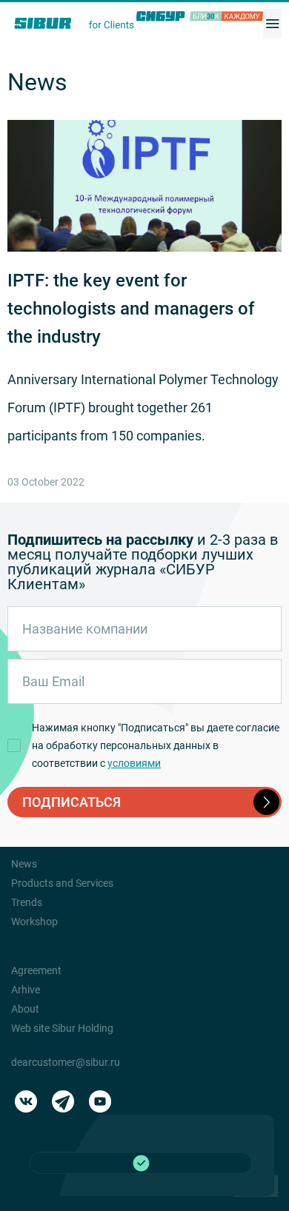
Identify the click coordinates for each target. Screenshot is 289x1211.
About (25, 1009)
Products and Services (62, 883)
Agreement (36, 970)
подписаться (71, 802)
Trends (26, 902)
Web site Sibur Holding (62, 1028)
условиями (134, 763)
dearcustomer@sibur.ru (65, 1062)
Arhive (25, 990)
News (24, 864)
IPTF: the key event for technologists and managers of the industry (131, 308)
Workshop (34, 921)
